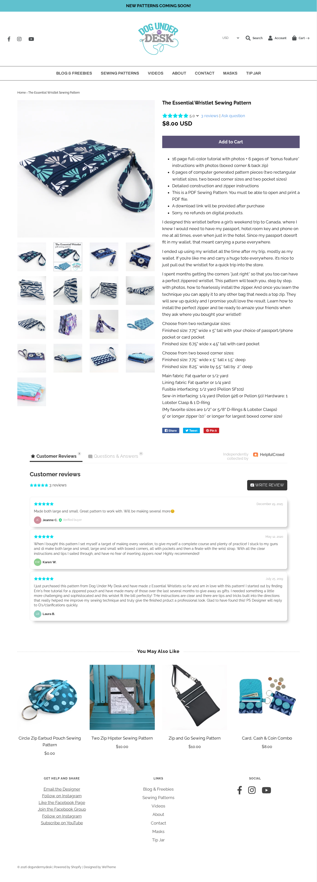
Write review (269, 485)
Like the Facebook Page (62, 802)
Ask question (233, 115)
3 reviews (209, 115)
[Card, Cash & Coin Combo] (267, 697)
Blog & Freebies (74, 73)
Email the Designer (62, 789)
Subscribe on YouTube (62, 822)
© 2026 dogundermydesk (34, 867)
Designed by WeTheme (100, 867)
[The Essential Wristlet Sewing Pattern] (31, 256)
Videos (155, 73)
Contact (204, 73)
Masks (230, 73)
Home (21, 92)
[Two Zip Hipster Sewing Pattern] (122, 697)
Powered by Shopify (67, 867)
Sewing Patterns (120, 73)
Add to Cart (231, 141)
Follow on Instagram (62, 795)
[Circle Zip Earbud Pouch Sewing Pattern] (49, 697)
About (179, 73)
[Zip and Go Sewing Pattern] (194, 697)
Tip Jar (253, 73)
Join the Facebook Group (62, 809)
